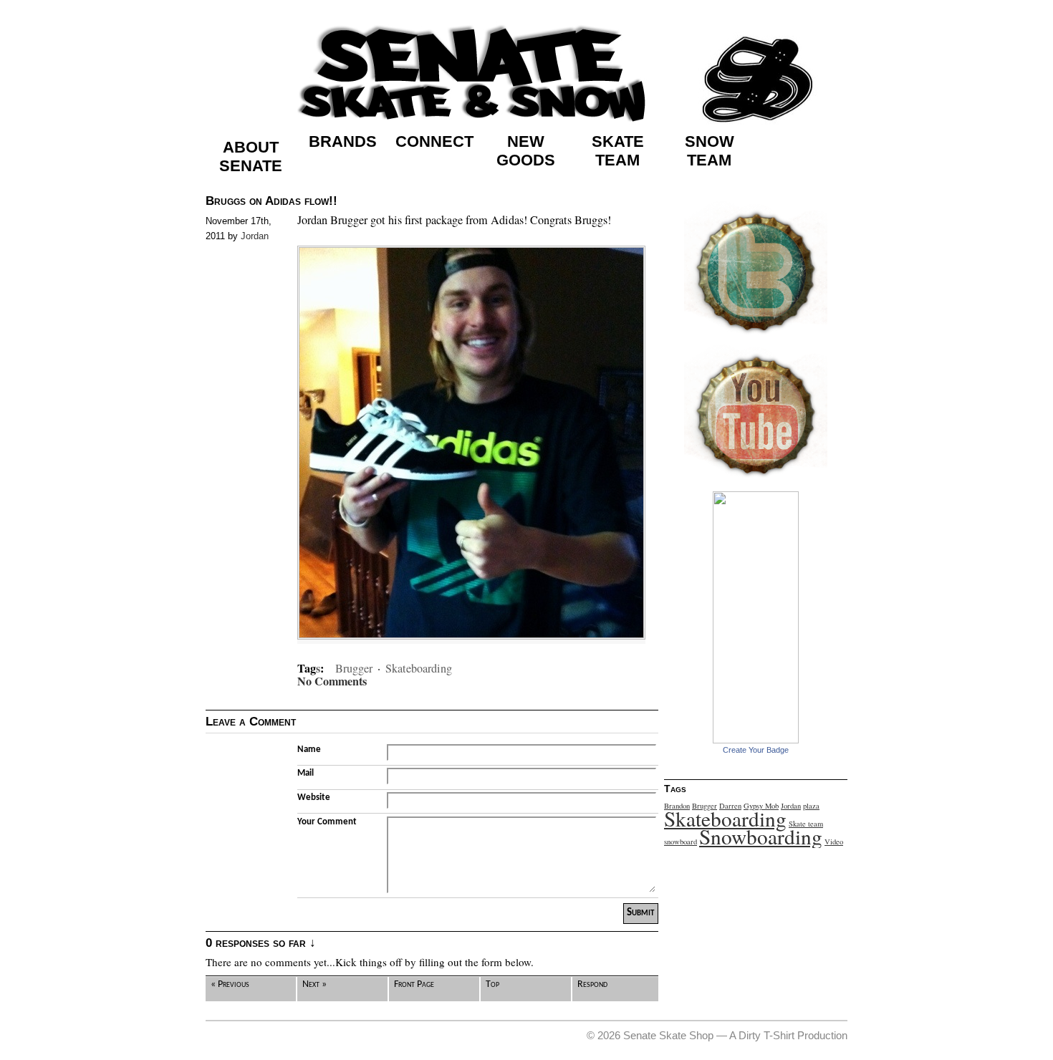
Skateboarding (418, 668)
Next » (314, 984)
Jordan (255, 236)
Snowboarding (760, 836)
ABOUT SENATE (250, 156)
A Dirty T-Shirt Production (788, 1035)
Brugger (353, 668)
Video (833, 842)
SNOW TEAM (709, 150)
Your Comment (327, 822)
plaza (811, 806)
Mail (305, 773)
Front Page (414, 984)
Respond (592, 984)
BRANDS (343, 141)
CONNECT (434, 141)
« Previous (230, 984)
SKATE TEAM (618, 150)
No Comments (332, 681)
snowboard (680, 842)
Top (492, 984)
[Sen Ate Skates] (756, 739)
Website (313, 797)
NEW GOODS (525, 150)
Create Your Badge (756, 750)
